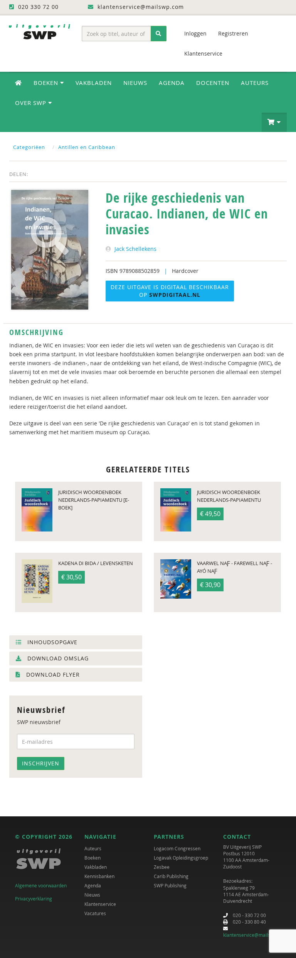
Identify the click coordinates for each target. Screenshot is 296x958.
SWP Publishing (170, 885)
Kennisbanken (99, 876)
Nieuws (135, 82)
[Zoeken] (158, 33)
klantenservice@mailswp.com (255, 935)
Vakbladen (94, 82)
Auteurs (255, 82)
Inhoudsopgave (51, 642)
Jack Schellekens (135, 248)
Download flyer (52, 674)
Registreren (233, 33)
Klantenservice (203, 53)
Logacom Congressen (177, 848)
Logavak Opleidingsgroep (181, 858)
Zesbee (162, 867)
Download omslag (57, 658)
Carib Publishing (171, 876)
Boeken (92, 858)
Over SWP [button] (31, 103)
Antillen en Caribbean (86, 147)
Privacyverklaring (33, 898)
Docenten (212, 82)
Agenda (172, 82)
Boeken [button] (47, 82)
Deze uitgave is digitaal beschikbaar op (170, 290)
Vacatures (95, 913)
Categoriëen (29, 147)
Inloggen (195, 33)
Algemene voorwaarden (41, 885)
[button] (274, 122)
